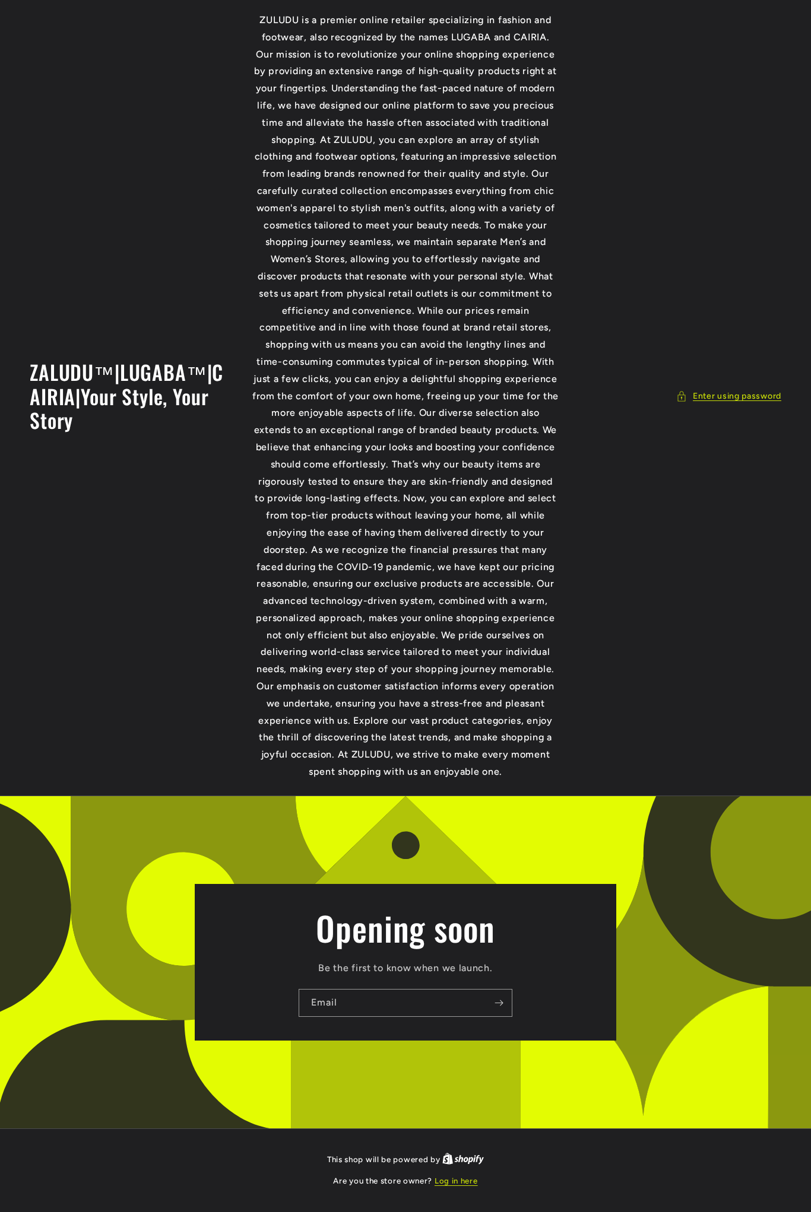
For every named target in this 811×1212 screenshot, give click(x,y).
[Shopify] (463, 1159)
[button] (728, 396)
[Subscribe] (499, 1003)
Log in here (456, 1180)
